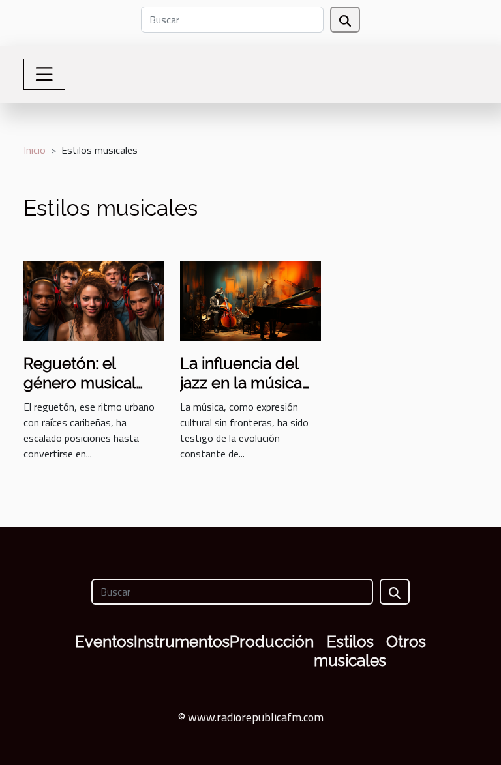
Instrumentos (182, 641)
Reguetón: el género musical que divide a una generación (83, 393)
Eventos (104, 641)
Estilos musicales (350, 651)
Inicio (34, 150)
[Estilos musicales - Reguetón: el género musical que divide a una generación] (93, 299)
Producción (272, 641)
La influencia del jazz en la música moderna (241, 383)
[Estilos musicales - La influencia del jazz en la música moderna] (250, 299)
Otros (406, 641)
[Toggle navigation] (44, 74)
